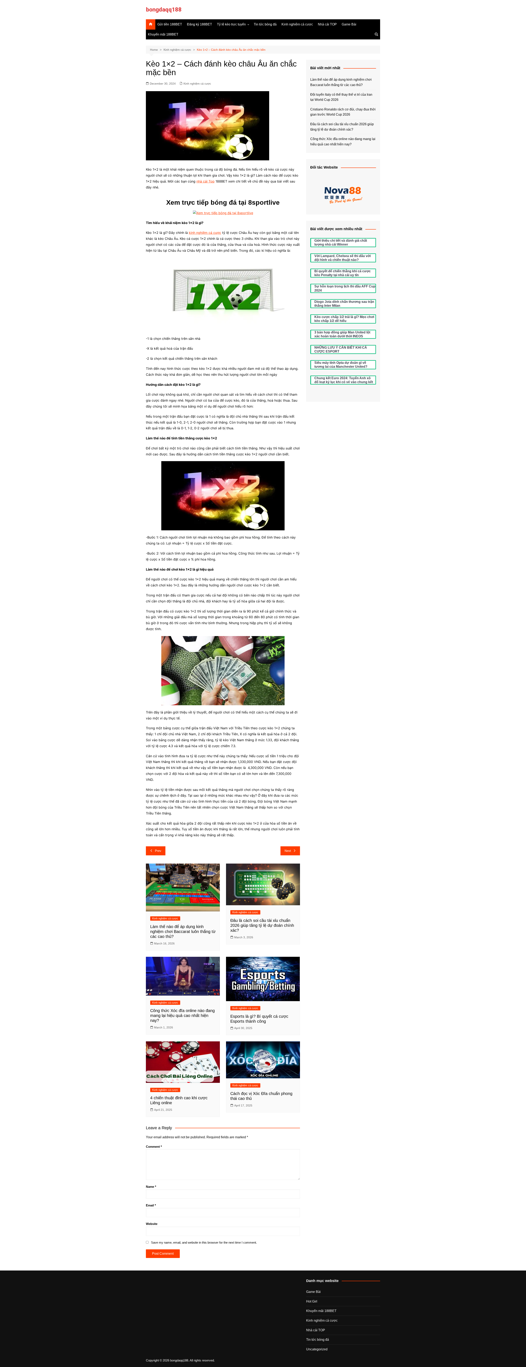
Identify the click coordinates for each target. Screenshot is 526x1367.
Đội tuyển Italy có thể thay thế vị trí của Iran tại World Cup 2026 (341, 97)
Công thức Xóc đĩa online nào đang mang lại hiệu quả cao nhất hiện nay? (182, 1015)
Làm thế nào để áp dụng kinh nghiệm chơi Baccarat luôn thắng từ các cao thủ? (183, 931)
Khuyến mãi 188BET (163, 34)
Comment (154, 1146)
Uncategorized (317, 1349)
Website (151, 1224)
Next (288, 850)
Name (151, 1186)
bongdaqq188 (164, 9)
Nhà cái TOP (327, 24)
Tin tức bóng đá (265, 24)
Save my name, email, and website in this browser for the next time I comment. (204, 1242)
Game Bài (349, 24)
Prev (158, 850)
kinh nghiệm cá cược (205, 233)
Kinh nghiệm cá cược (297, 24)
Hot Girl (311, 1301)
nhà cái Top (205, 181)
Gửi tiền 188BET (169, 24)
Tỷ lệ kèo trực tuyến (231, 24)
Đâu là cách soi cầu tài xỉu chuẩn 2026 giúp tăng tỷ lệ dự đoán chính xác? (262, 925)
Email (151, 1205)
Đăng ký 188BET (199, 24)
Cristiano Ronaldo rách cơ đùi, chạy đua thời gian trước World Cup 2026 (343, 112)
